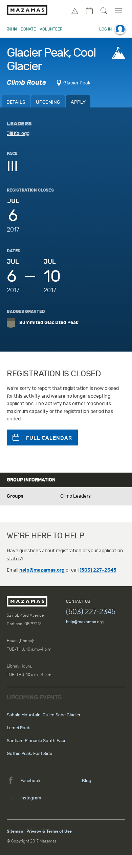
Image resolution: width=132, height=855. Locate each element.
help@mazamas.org (42, 570)
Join (12, 29)
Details (15, 102)
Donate (28, 29)
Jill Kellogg (18, 133)
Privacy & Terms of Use (49, 831)
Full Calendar (49, 438)
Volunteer (51, 29)
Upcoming (48, 102)
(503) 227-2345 (98, 570)
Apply (78, 102)
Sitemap (15, 831)
